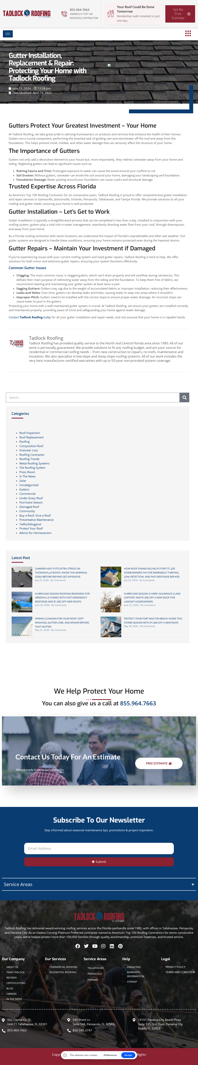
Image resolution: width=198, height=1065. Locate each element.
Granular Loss (28, 450)
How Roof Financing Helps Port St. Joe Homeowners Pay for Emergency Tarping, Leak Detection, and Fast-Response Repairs (152, 572)
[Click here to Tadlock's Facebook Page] (77, 946)
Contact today (30, 317)
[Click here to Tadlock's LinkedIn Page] (111, 946)
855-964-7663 (79, 10)
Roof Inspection (29, 433)
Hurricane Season (31, 502)
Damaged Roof (29, 507)
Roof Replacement (31, 437)
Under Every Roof (31, 498)
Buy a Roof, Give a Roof (35, 515)
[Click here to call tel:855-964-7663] (64, 14)
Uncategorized (28, 485)
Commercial (27, 494)
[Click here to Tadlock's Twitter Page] (86, 946)
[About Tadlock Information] (188, 33)
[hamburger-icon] (8, 33)
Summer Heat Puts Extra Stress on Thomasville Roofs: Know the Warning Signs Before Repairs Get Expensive (61, 572)
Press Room (27, 472)
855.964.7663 (138, 703)
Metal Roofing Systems (34, 463)
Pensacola (95, 973)
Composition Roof (31, 446)
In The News (27, 476)
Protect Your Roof (31, 528)
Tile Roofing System (32, 467)
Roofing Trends (29, 459)
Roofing (24, 441)
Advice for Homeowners (35, 533)
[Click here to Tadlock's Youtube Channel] (94, 946)
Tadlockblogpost (30, 524)
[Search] (184, 397)
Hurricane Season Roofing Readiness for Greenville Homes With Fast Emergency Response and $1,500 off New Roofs (62, 597)
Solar (22, 481)
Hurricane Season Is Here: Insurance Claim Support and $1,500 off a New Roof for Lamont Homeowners (152, 597)
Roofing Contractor (31, 455)
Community (27, 511)
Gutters (24, 489)
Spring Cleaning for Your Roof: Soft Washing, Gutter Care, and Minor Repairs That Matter (62, 622)
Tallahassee (96, 968)
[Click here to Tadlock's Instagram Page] (103, 946)
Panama (93, 979)
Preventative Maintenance (36, 520)
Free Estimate (157, 763)
